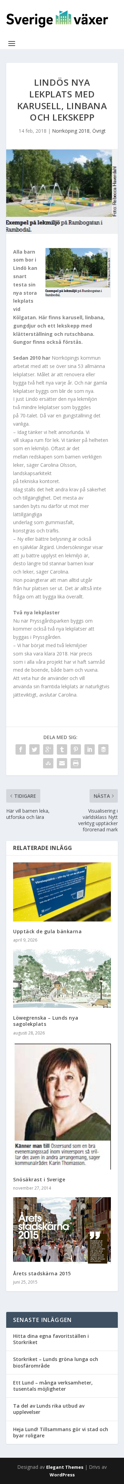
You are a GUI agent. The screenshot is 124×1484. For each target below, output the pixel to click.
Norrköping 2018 (71, 130)
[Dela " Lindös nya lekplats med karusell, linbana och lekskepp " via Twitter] (34, 749)
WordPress (62, 1475)
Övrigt (99, 130)
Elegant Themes (64, 1467)
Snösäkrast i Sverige (39, 1179)
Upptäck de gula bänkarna (47, 931)
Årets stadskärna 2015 (42, 1273)
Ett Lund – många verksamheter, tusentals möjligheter (53, 1385)
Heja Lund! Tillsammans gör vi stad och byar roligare (60, 1432)
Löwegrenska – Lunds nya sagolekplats (46, 1020)
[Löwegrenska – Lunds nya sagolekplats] (62, 978)
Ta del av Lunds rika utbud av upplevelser (48, 1408)
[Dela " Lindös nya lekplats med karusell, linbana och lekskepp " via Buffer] (103, 749)
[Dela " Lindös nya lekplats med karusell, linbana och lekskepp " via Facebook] (21, 749)
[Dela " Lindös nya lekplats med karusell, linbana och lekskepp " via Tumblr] (62, 749)
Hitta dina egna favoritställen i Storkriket (51, 1339)
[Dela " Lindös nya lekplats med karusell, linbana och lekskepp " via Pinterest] (76, 749)
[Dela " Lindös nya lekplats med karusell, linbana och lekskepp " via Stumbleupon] (48, 763)
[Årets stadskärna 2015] (62, 1230)
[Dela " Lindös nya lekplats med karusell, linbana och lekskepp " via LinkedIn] (89, 749)
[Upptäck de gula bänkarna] (62, 891)
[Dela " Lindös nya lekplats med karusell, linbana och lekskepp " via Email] (62, 763)
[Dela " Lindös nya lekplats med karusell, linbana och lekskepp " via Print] (76, 763)
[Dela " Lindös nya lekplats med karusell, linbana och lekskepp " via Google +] (48, 749)
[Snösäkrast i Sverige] (62, 1106)
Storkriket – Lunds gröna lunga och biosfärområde (55, 1362)
